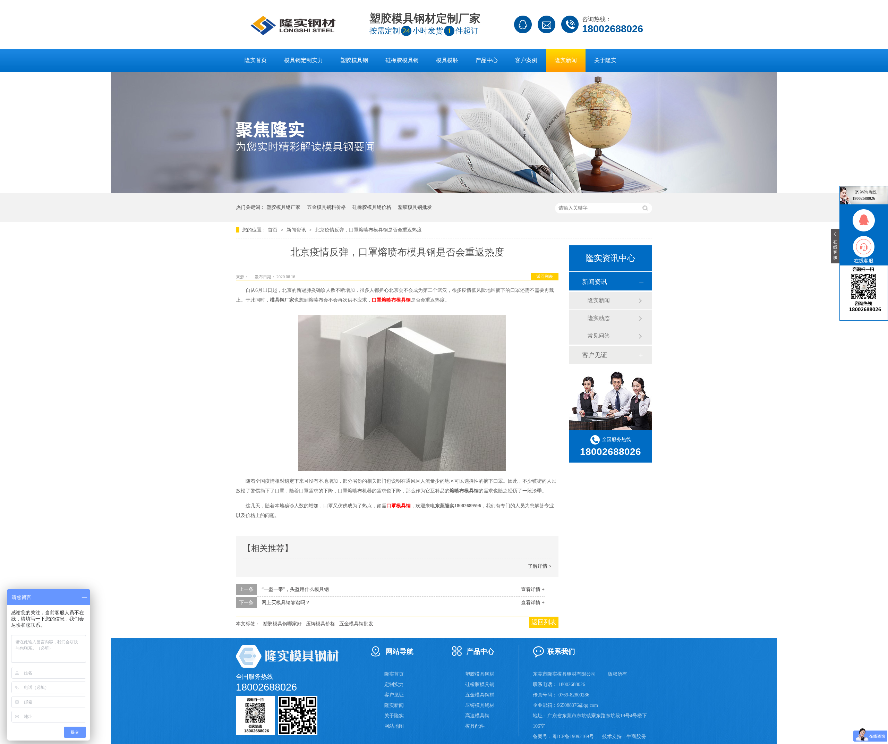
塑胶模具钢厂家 (283, 207)
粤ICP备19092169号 (573, 736)
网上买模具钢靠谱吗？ (286, 602)
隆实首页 (256, 60)
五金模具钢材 (479, 695)
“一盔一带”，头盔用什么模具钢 (295, 589)
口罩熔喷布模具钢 (391, 300)
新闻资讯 (297, 229)
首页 (273, 229)
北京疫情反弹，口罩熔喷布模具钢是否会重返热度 (368, 229)
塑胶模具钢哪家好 (282, 623)
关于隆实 (605, 60)
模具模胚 (447, 60)
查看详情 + (533, 589)
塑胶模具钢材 (479, 674)
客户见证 (594, 355)
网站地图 (394, 726)
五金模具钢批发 (356, 623)
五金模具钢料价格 (326, 207)
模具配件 (475, 726)
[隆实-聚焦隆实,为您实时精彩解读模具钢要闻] (444, 191)
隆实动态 (599, 318)
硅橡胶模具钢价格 (371, 207)
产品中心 (487, 60)
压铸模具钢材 (479, 705)
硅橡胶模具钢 (402, 60)
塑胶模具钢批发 (415, 207)
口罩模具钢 (398, 505)
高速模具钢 (477, 715)
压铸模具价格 (320, 623)
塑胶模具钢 (354, 60)
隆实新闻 (566, 60)
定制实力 (394, 684)
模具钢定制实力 (303, 60)
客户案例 (526, 60)
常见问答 (599, 336)
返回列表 (544, 276)
